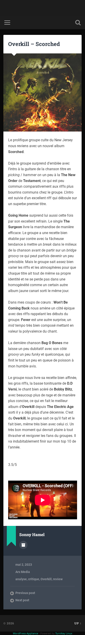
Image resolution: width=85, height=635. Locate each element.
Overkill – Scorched (34, 44)
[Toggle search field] (78, 22)
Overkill (46, 579)
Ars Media (22, 572)
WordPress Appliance (25, 633)
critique (33, 579)
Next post (22, 600)
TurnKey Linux (63, 633)
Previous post (25, 593)
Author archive (23, 545)
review (58, 579)
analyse (21, 579)
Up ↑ (78, 623)
